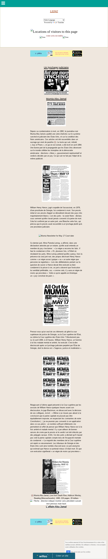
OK (68, 552)
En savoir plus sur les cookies (80, 552)
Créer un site (62, 555)
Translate (61, 22)
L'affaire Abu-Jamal (56, 506)
